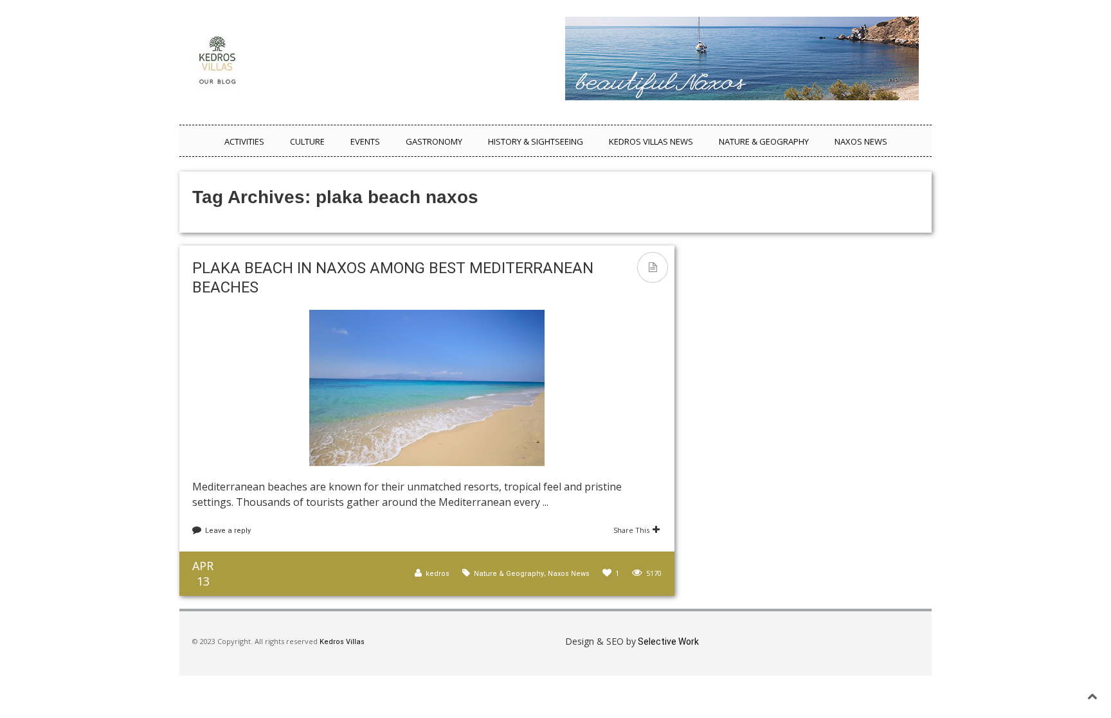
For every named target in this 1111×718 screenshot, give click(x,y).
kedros (437, 574)
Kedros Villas (341, 642)
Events (365, 141)
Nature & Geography (764, 141)
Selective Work (667, 641)
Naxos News (861, 141)
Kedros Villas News (651, 141)
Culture (307, 141)
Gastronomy (434, 141)
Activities (244, 141)
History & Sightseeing (535, 141)
